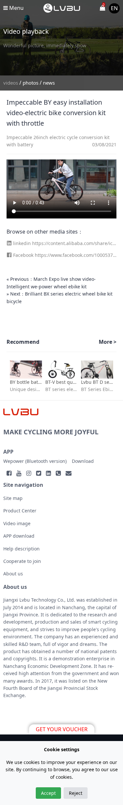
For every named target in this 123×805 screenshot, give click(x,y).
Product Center (19, 510)
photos (30, 82)
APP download (18, 536)
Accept (48, 793)
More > (107, 341)
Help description (21, 549)
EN (114, 8)
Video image (17, 523)
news (49, 82)
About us (13, 573)
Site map (13, 498)
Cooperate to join (22, 561)
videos (10, 82)
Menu (16, 7)
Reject (75, 793)
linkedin (22, 243)
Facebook (24, 255)
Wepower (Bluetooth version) (35, 461)
